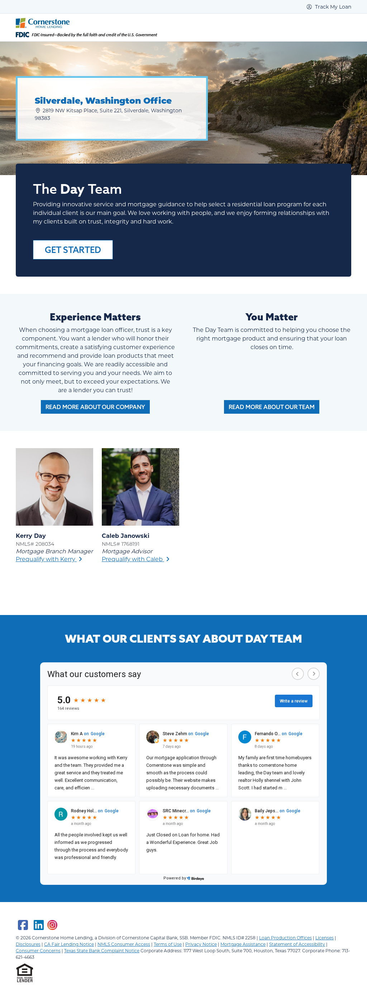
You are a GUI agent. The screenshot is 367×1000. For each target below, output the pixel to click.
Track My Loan (332, 6)
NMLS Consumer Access (123, 944)
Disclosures (28, 944)
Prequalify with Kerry (46, 559)
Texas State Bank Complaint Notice (101, 950)
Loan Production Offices (285, 937)
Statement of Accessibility (297, 944)
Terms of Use (168, 944)
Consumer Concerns (38, 950)
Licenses (324, 937)
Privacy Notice (201, 944)
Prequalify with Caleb (133, 559)
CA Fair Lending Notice (69, 944)
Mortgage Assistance (243, 944)
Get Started (73, 249)
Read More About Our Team (272, 406)
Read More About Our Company (95, 406)
